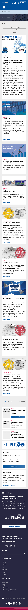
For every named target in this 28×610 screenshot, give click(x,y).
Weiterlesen (6, 97)
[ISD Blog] (7, 604)
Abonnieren (14, 466)
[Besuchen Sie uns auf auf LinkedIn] (20, 604)
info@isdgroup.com (8, 542)
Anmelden (18, 417)
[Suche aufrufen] (18, 2)
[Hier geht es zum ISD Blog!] (14, 448)
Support (4, 550)
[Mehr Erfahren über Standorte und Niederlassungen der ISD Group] (13, 2)
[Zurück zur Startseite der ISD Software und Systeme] (5, 3)
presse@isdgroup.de (9, 485)
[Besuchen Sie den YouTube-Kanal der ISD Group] (17, 604)
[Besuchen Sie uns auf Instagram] (14, 604)
